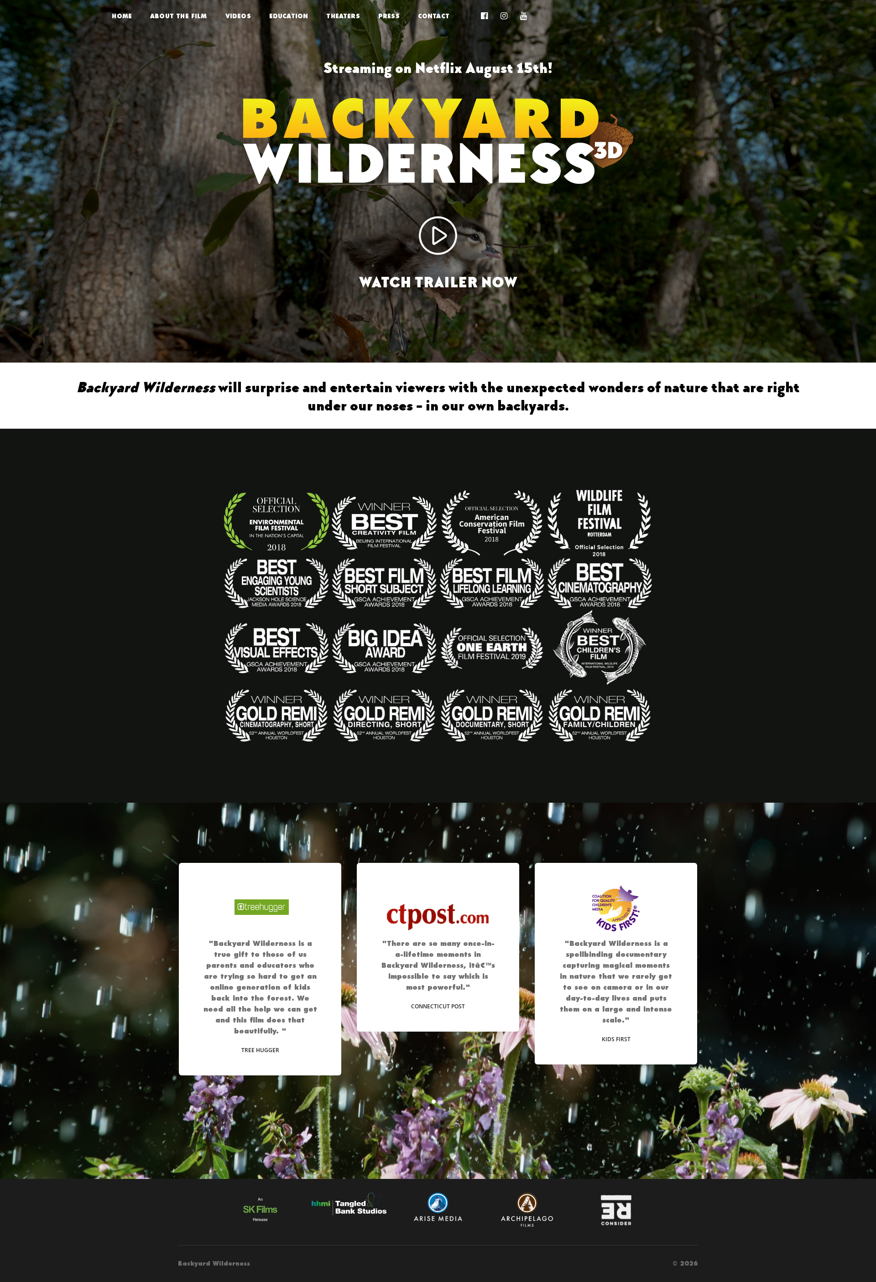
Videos (238, 16)
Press (389, 16)
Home (122, 16)
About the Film (178, 16)
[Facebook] (484, 16)
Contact (433, 16)
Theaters (343, 16)
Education (288, 16)
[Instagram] (503, 16)
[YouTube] (521, 16)
